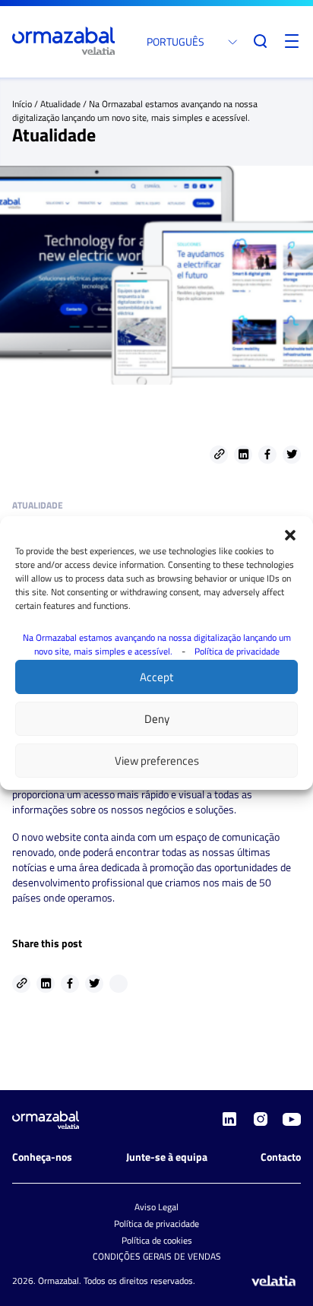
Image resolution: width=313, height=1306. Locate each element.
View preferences (157, 760)
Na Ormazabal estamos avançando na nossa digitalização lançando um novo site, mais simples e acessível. (157, 644)
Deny (156, 718)
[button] (290, 535)
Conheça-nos (42, 1157)
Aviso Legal (156, 1207)
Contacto (281, 1157)
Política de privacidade (237, 651)
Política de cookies (157, 1240)
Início (22, 104)
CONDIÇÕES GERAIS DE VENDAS (157, 1256)
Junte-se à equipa (166, 1157)
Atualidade (60, 104)
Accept (156, 677)
